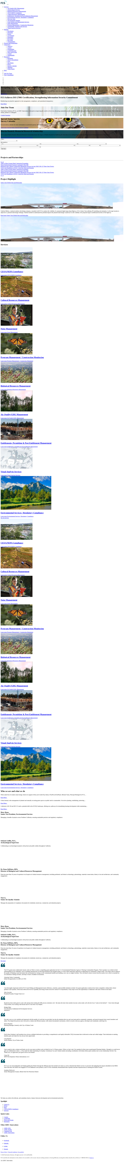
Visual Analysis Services (13, 28)
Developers (10, 31)
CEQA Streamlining (12, 60)
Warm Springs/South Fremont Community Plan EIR (14, 165)
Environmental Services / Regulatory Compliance (20, 17)
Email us (92, 1157)
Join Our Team (8, 73)
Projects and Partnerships (10, 43)
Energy (9, 34)
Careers (9, 47)
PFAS (9, 64)
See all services (5, 518)
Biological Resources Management (16, 11)
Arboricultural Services (13, 10)
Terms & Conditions (12, 1152)
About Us (6, 1104)
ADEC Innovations (9, 1132)
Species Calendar (12, 66)
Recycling (10, 40)
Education (10, 32)
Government (10, 35)
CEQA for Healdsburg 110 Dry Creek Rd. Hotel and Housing (17, 168)
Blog (5, 70)
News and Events (12, 52)
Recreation (10, 38)
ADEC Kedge (8, 1129)
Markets (6, 29)
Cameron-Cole (8, 1131)
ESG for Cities (11, 19)
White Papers (11, 69)
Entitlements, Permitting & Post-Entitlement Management (22, 16)
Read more (14, 215)
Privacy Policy (4, 1152)
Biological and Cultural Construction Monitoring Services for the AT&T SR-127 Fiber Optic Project (27, 166)
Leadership (7, 1118)
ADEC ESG (7, 1128)
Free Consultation (8, 75)
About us (9, 46)
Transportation (11, 41)
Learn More (17, 137)
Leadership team (11, 50)
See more (3, 961)
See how (3, 148)
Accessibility (21, 1152)
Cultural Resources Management (16, 14)
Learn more (14, 127)
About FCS (7, 44)
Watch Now (4, 94)
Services (6, 7)
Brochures (10, 58)
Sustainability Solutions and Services (17, 26)
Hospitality (10, 37)
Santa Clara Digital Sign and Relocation (11, 182)
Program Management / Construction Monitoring (20, 25)
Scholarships (10, 49)
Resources (7, 57)
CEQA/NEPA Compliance (14, 13)
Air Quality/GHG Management (15, 8)
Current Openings (5, 115)
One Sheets (10, 63)
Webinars (9, 67)
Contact (9, 54)
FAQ (8, 61)
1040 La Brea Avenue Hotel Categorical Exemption (14, 163)
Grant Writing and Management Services (18, 22)
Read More (4, 104)
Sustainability (11, 55)
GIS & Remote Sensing (13, 20)
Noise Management (12, 23)
